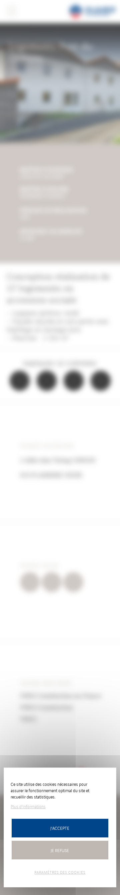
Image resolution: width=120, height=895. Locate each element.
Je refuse (60, 850)
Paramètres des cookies (59, 872)
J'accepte (59, 828)
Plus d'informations (28, 806)
